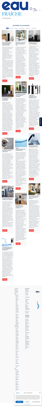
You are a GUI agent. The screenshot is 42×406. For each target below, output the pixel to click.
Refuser (27, 401)
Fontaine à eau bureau (17, 297)
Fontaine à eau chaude (17, 336)
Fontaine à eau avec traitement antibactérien (17, 363)
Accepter (19, 401)
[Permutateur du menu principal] (40, 10)
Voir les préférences (36, 401)
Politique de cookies (27, 404)
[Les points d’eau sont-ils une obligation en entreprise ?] (8, 240)
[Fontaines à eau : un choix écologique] (34, 36)
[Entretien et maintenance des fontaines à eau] (34, 88)
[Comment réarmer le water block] (8, 143)
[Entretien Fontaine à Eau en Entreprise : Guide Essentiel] (8, 36)
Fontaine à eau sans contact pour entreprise (17, 355)
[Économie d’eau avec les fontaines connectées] (8, 91)
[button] (39, 392)
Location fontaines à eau (17, 372)
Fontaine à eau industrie (17, 307)
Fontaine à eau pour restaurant (16, 289)
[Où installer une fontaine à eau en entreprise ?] (21, 199)
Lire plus (4, 80)
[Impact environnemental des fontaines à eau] (21, 141)
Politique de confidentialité (27, 309)
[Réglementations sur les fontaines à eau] (34, 139)
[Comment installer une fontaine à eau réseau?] (8, 191)
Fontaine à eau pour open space (17, 302)
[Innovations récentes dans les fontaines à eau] (21, 36)
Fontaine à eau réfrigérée (17, 340)
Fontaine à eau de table (17, 344)
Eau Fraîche (35, 10)
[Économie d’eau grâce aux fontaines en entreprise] (21, 87)
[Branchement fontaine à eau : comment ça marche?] (34, 189)
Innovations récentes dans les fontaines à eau (27, 329)
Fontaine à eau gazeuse (17, 333)
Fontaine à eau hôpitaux (17, 315)
